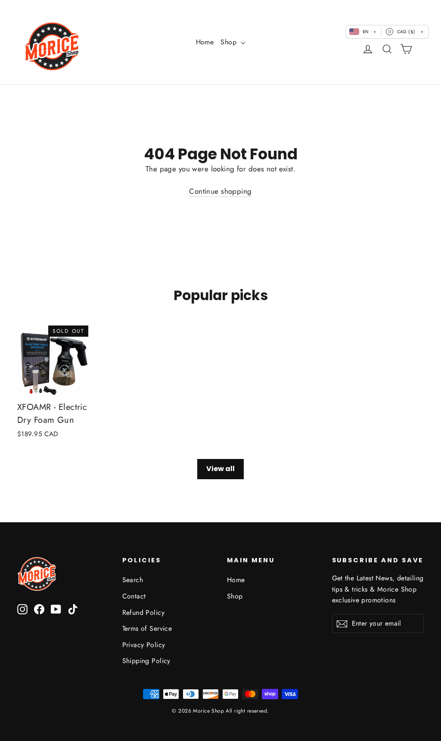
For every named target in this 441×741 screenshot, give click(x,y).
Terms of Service (147, 628)
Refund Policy (143, 612)
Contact (134, 596)
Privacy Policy (143, 645)
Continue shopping (220, 191)
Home (205, 42)
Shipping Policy (146, 661)
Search (132, 580)
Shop (229, 42)
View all (220, 469)
